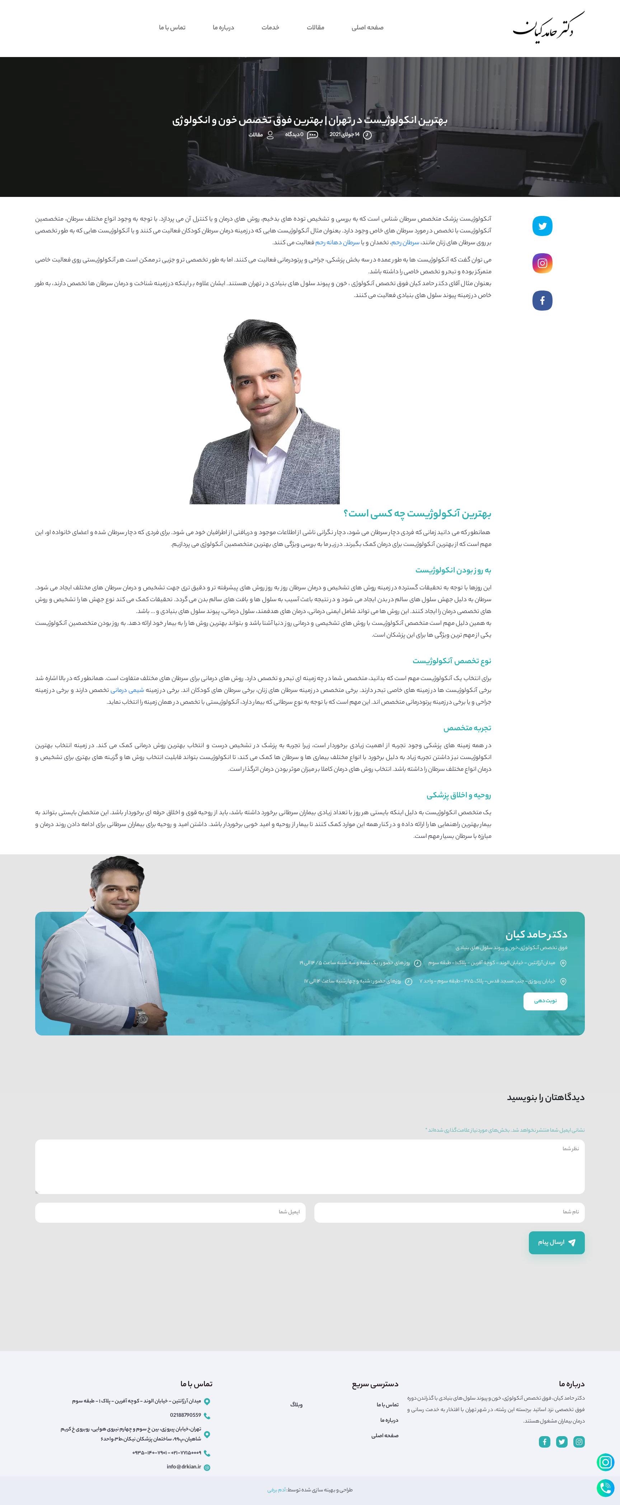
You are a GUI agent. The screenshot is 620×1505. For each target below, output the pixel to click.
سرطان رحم (405, 243)
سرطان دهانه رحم (337, 243)
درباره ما (223, 28)
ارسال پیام (551, 1243)
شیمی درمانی (127, 691)
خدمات (271, 28)
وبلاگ (296, 1405)
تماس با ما (172, 28)
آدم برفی (276, 1490)
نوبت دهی (545, 1001)
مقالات (315, 28)
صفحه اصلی (368, 28)
